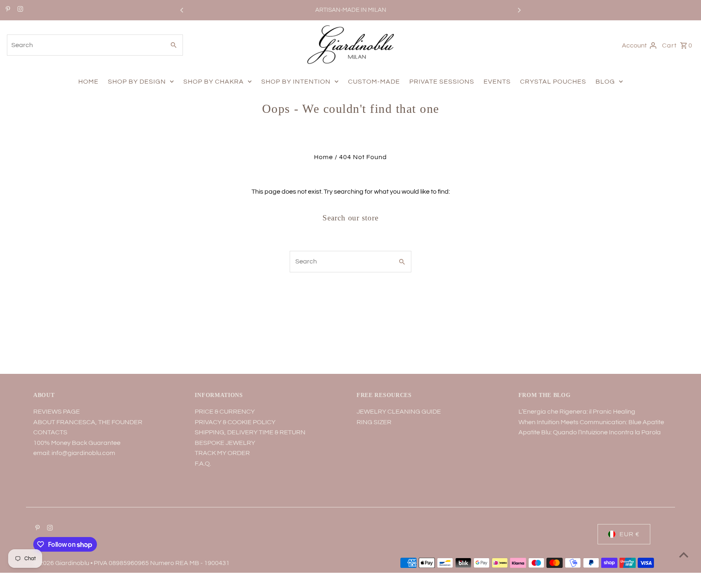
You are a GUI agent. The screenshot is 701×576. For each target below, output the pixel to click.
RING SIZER (374, 422)
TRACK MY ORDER (222, 453)
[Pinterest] (7, 10)
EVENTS (497, 81)
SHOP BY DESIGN (137, 81)
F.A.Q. (203, 463)
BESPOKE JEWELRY (225, 443)
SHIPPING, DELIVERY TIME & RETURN (250, 432)
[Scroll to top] (684, 555)
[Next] (519, 10)
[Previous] (182, 10)
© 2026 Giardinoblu (61, 563)
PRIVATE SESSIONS (441, 81)
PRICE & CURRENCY (225, 411)
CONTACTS (50, 432)
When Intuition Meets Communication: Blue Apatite (591, 422)
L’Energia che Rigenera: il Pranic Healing (576, 411)
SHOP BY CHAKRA (213, 81)
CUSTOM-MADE (374, 81)
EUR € (629, 534)
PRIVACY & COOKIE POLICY (235, 422)
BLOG (605, 81)
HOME (88, 81)
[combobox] (85, 45)
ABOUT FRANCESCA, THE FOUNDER (87, 422)
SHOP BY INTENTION (296, 81)
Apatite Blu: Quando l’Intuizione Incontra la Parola (589, 432)
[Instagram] (19, 10)
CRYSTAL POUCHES (553, 81)
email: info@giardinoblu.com (74, 453)
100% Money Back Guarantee (76, 443)
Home (323, 157)
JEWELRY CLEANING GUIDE (399, 411)
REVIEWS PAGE (56, 411)
